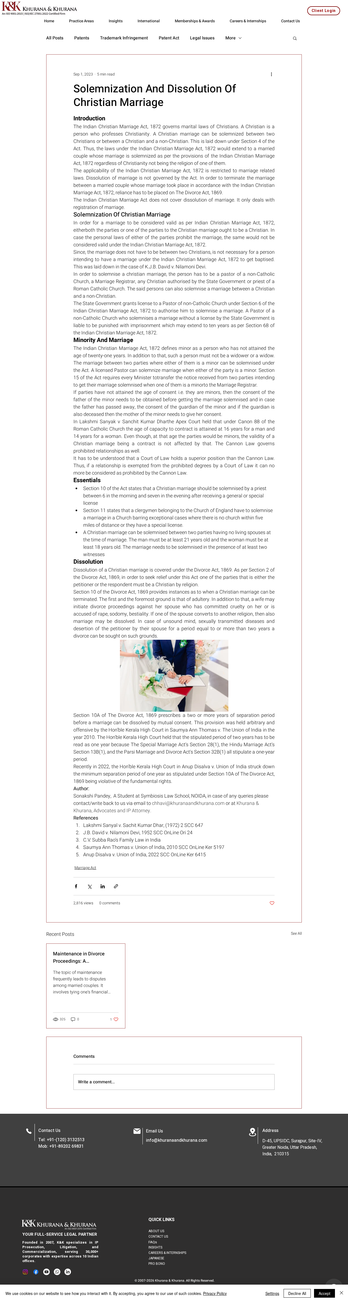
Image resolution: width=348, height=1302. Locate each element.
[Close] (341, 1293)
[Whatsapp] (57, 1272)
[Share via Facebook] (76, 886)
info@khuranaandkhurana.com (176, 1140)
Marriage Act (85, 868)
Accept (324, 1293)
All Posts (54, 38)
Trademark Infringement (124, 38)
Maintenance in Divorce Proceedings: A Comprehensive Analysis (80, 957)
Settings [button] (272, 1293)
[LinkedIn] (67, 1272)
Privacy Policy (215, 1293)
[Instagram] (25, 1272)
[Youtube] (46, 1272)
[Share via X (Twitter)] (89, 886)
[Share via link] (116, 886)
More (230, 38)
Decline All (297, 1293)
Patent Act (169, 38)
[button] (294, 38)
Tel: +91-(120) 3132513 (61, 1140)
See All (296, 933)
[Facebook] (36, 1272)
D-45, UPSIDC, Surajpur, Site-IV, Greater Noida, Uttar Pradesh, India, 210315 (292, 1147)
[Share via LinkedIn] (102, 886)
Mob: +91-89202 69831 (61, 1146)
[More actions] (271, 74)
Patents (81, 38)
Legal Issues (202, 38)
